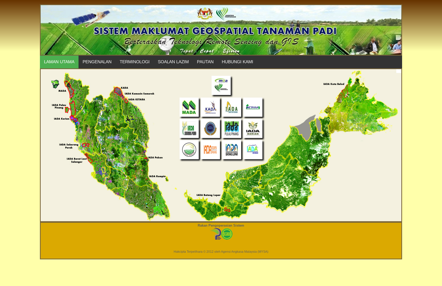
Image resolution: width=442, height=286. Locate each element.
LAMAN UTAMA (59, 61)
